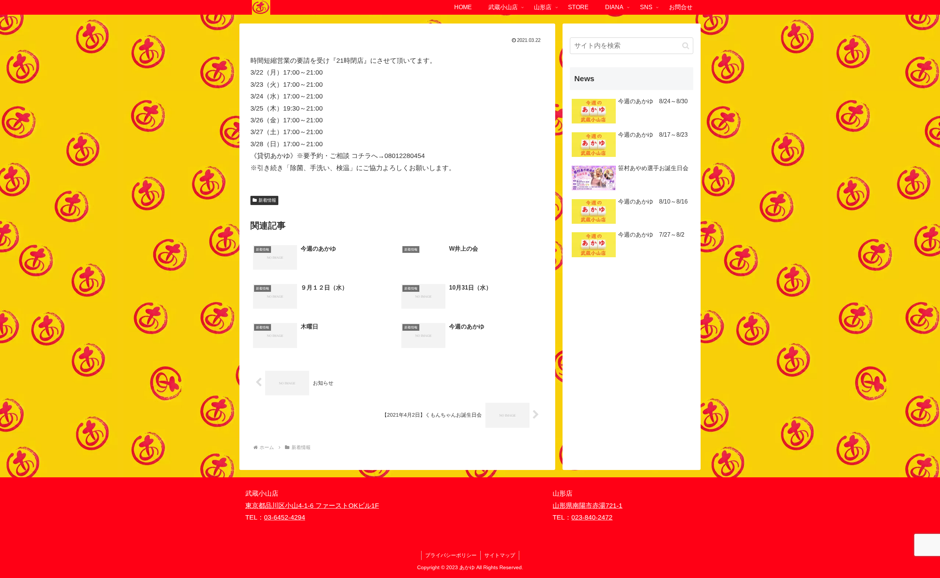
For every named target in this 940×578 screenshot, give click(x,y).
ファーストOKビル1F (347, 505)
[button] (685, 46)
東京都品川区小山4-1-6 (280, 505)
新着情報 (267, 200)
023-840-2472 (591, 517)
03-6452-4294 (284, 517)
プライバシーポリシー (451, 555)
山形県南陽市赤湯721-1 (587, 505)
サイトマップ (499, 555)
